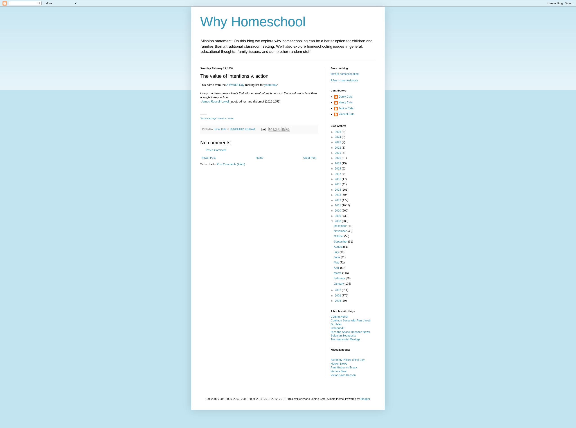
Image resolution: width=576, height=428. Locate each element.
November (340, 231)
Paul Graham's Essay (344, 367)
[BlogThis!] (275, 129)
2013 (338, 194)
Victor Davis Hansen (343, 375)
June (337, 257)
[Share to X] (279, 129)
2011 (338, 205)
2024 (338, 137)
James (205, 101)
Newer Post (208, 157)
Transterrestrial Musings (345, 339)
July (337, 252)
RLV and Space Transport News (350, 332)
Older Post (309, 157)
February (340, 278)
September (341, 241)
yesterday (270, 85)
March (338, 273)
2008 (338, 221)
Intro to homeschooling (345, 74)
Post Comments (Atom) (231, 164)
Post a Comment (216, 150)
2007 (338, 290)
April (337, 268)
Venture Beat (338, 371)
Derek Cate (346, 96)
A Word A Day (235, 85)
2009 (338, 216)
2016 (338, 179)
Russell (215, 101)
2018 (338, 168)
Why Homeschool (253, 21)
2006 (338, 295)
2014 (338, 189)
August (338, 246)
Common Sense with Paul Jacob (351, 320)
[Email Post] (263, 129)
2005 (338, 300)
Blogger (365, 399)
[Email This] (270, 129)
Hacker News (339, 363)
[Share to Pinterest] (288, 129)
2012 (338, 200)
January (339, 283)
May (337, 262)
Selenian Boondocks (343, 335)
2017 (338, 174)
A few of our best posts (344, 80)
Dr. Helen (336, 324)
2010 (338, 210)
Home (259, 157)
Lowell (225, 101)
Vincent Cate (346, 114)
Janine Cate (346, 108)
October (339, 236)
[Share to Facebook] (283, 129)
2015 (338, 184)
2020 (338, 158)
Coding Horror (339, 316)
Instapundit (337, 328)
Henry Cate (346, 102)
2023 (338, 142)
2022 (338, 147)
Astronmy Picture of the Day (347, 359)
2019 (338, 163)
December (340, 225)
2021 (338, 152)
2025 (338, 132)
